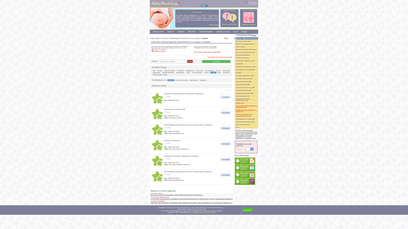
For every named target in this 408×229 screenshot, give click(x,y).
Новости (170, 32)
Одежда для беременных (243, 93)
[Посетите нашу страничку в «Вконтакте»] (246, 38)
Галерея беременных (242, 58)
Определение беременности (245, 67)
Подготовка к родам (242, 84)
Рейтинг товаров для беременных (246, 49)
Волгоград (200, 70)
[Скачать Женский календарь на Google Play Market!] (246, 174)
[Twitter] (204, 6)
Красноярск (156, 72)
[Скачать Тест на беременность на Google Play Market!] (246, 181)
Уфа (219, 72)
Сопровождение (206, 32)
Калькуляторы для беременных (244, 52)
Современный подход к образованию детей (243, 99)
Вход (226, 38)
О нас (236, 32)
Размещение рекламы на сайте (245, 122)
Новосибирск (180, 72)
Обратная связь (198, 212)
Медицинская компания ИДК (174, 109)
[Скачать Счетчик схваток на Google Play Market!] (246, 160)
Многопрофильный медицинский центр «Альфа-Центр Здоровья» (188, 125)
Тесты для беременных (243, 55)
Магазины (192, 32)
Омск (188, 72)
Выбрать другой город (160, 74)
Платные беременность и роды (244, 87)
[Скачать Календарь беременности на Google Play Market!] (246, 167)
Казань (218, 70)
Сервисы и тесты (223, 32)
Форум (244, 32)
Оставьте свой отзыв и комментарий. (209, 52)
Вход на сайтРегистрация (252, 3)
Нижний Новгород (168, 72)
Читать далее (213, 25)
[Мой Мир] (206, 6)
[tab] (159, 86)
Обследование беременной (244, 70)
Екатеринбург (209, 70)
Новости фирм (240, 46)
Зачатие (238, 64)
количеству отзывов (181, 80)
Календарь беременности (244, 75)
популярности (193, 80)
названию (203, 80)
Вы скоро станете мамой (243, 41)
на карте (217, 61)
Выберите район (159, 86)
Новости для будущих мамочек (245, 44)
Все (154, 70)
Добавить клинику (159, 51)
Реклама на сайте (210, 212)
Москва (159, 70)
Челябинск (226, 72)
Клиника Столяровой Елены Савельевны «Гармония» (183, 94)
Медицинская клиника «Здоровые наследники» (181, 156)
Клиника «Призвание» (172, 140)
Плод (237, 72)
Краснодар (226, 70)
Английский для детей (242, 96)
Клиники (181, 32)
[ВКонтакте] (202, 6)
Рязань (207, 72)
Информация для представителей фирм (220, 57)
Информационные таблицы (244, 119)
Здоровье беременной (243, 81)
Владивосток (190, 70)
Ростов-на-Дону (197, 72)
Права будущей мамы (242, 90)
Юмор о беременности (243, 124)
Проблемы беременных (243, 78)
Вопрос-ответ (158, 32)
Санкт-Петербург (169, 70)
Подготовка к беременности (244, 61)
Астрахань (180, 70)
